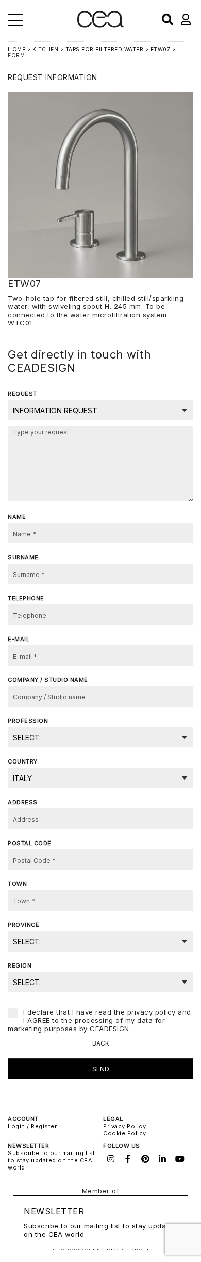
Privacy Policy (124, 1126)
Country (23, 761)
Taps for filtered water (105, 49)
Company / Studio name (48, 679)
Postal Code (30, 843)
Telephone (26, 598)
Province (23, 924)
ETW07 (160, 49)
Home (16, 49)
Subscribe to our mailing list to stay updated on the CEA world (51, 1160)
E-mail (18, 639)
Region (19, 965)
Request (22, 393)
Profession (28, 720)
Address (23, 802)
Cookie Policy (124, 1133)
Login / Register (32, 1126)
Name (17, 516)
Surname (23, 557)
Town (17, 883)
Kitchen (45, 49)
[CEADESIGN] (100, 25)
